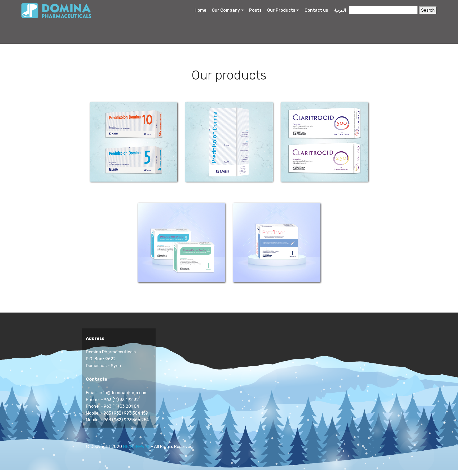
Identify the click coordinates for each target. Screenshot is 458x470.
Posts (255, 10)
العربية (340, 10)
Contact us (316, 10)
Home (200, 10)
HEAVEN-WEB (136, 446)
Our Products (281, 10)
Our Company (226, 10)
